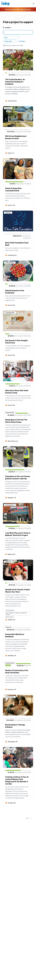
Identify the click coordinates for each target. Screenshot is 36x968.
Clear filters (22, 41)
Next (27, 818)
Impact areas (8, 41)
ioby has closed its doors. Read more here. (18, 9)
